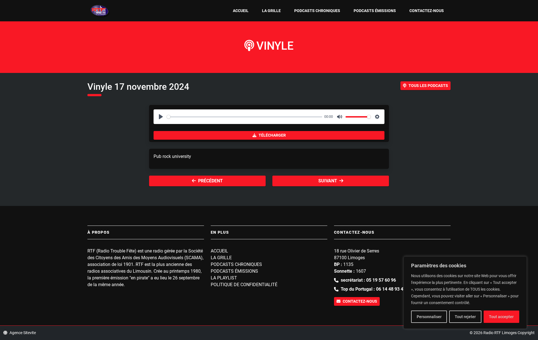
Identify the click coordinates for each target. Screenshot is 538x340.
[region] (465, 292)
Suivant (327, 180)
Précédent (210, 180)
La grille (271, 10)
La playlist (224, 278)
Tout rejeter (465, 316)
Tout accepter (501, 316)
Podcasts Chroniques (317, 10)
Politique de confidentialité (244, 284)
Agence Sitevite (23, 332)
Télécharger (272, 135)
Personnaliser (429, 316)
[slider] (244, 117)
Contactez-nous (426, 10)
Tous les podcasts (428, 85)
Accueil (241, 10)
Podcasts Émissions (375, 10)
